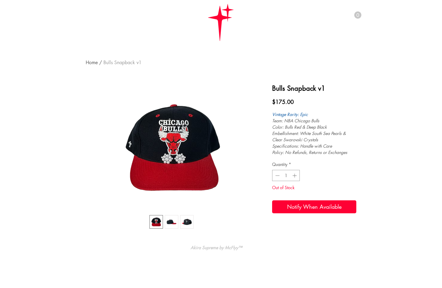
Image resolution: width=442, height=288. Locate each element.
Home (92, 62)
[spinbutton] (286, 175)
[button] (357, 15)
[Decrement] (277, 175)
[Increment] (295, 175)
